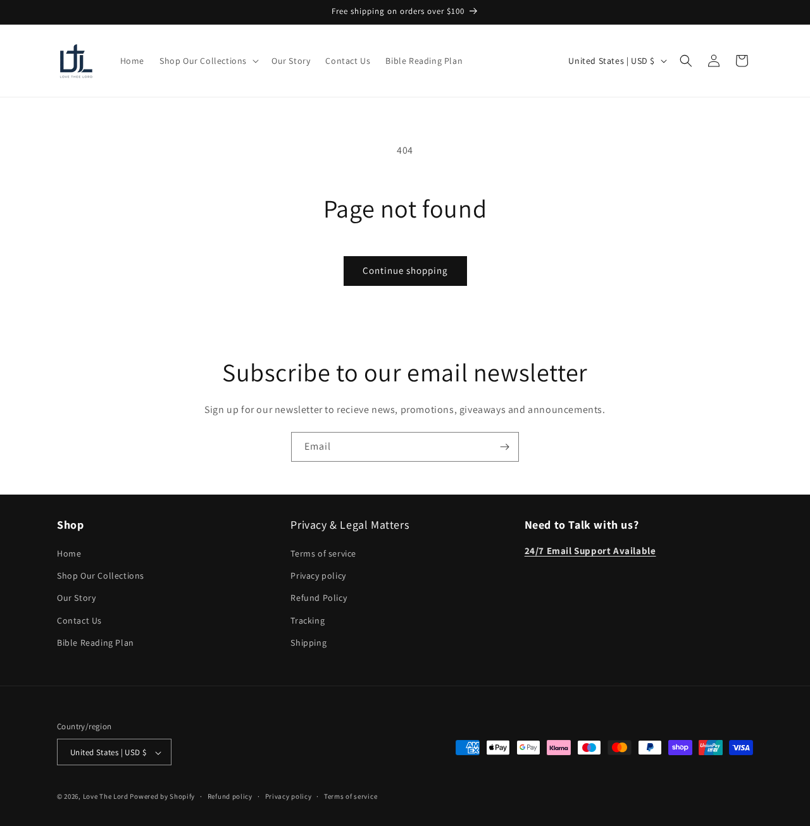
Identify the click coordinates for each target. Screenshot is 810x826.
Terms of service (323, 553)
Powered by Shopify (162, 796)
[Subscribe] (504, 447)
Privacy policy (318, 575)
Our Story (76, 598)
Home (69, 553)
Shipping (308, 642)
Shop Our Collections (100, 575)
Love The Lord (105, 796)
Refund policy (230, 796)
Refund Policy (318, 598)
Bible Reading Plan (95, 642)
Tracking (307, 620)
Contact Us (79, 620)
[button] (208, 60)
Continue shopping (405, 270)
